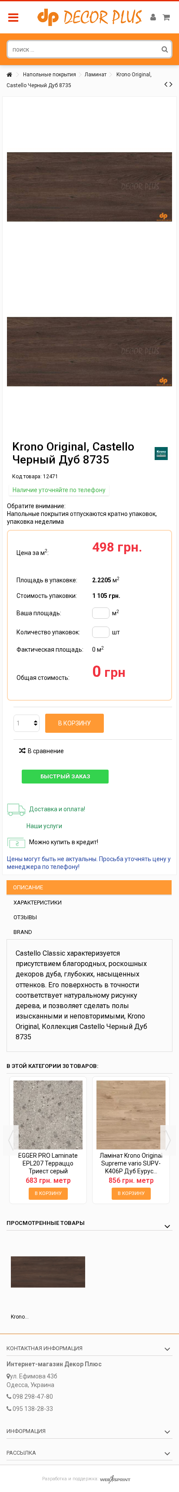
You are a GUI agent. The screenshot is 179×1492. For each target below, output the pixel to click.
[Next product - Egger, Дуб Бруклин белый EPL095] (170, 84)
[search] (165, 49)
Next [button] (168, 1140)
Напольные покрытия (49, 75)
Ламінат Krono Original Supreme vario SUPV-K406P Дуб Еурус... (130, 1163)
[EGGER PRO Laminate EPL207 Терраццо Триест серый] (48, 1115)
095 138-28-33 (33, 1408)
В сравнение (46, 751)
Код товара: (27, 476)
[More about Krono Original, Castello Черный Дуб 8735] (48, 1272)
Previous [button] (11, 1140)
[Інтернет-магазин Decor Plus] (89, 17)
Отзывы (25, 917)
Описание (28, 887)
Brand (22, 932)
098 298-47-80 (33, 1396)
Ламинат (95, 75)
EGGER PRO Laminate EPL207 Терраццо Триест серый (48, 1163)
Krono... (20, 1317)
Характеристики (37, 902)
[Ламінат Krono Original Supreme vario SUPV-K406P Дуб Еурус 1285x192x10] (131, 1115)
